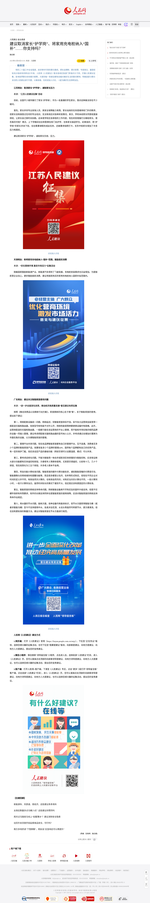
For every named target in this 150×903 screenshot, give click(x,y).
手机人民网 (52, 861)
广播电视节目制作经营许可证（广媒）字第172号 (93, 882)
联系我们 (126, 870)
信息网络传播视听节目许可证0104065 (33, 886)
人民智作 (88, 861)
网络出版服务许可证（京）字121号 (86, 886)
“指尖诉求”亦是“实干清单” (117, 47)
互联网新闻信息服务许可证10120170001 (37, 882)
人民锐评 (33, 24)
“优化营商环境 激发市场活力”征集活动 (37, 266)
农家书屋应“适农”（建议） (117, 94)
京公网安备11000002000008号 (119, 886)
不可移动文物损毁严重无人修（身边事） (122, 58)
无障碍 (114, 24)
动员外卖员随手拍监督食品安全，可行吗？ (33, 823)
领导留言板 (20, 30)
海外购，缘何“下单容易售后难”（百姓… (121, 63)
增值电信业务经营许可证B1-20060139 (64, 882)
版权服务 (86, 870)
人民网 (12, 30)
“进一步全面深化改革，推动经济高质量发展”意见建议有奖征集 (48, 406)
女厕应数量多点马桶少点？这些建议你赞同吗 (34, 810)
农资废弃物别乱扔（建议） (118, 73)
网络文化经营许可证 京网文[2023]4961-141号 (60, 886)
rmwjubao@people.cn (102, 878)
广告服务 (62, 870)
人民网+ (40, 861)
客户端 (107, 24)
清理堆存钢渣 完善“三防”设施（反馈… (121, 68)
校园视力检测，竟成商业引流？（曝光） (122, 89)
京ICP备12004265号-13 (118, 882)
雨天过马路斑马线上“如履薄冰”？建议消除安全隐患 (37, 817)
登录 (136, 24)
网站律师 (110, 870)
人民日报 (14, 861)
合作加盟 (78, 870)
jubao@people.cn (95, 874)
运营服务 (70, 870)
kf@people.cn (56, 878)
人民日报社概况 (26, 870)
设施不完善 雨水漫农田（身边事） (120, 84)
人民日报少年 (27, 861)
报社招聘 (45, 870)
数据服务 (94, 870)
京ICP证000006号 (103, 886)
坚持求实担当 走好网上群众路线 (119, 53)
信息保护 (118, 870)
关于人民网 (36, 870)
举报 (119, 24)
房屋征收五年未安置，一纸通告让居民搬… (123, 79)
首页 (11, 24)
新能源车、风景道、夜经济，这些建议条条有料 (35, 804)
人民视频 (76, 861)
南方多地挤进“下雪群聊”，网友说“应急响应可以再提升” (39, 829)
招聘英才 (54, 870)
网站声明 (102, 870)
